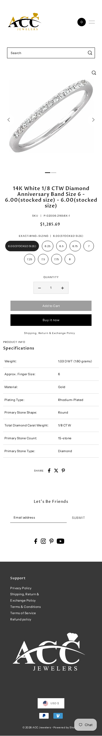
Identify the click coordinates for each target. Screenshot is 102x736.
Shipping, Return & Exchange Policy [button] (49, 333)
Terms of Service (23, 613)
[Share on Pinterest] (63, 470)
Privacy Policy (20, 588)
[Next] (93, 120)
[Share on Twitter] (56, 470)
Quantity (51, 277)
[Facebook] (35, 541)
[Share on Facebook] (49, 470)
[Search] (90, 53)
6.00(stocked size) (22, 246)
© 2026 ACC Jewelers (36, 727)
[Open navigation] (92, 22)
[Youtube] (60, 541)
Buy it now (51, 320)
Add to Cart (51, 306)
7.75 (56, 259)
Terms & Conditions (25, 607)
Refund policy (20, 619)
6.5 (61, 246)
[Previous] (8, 120)
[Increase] (62, 288)
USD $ (54, 703)
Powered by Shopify (66, 727)
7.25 (29, 259)
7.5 (43, 259)
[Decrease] (39, 288)
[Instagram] (43, 541)
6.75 (75, 246)
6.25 (47, 246)
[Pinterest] (51, 541)
